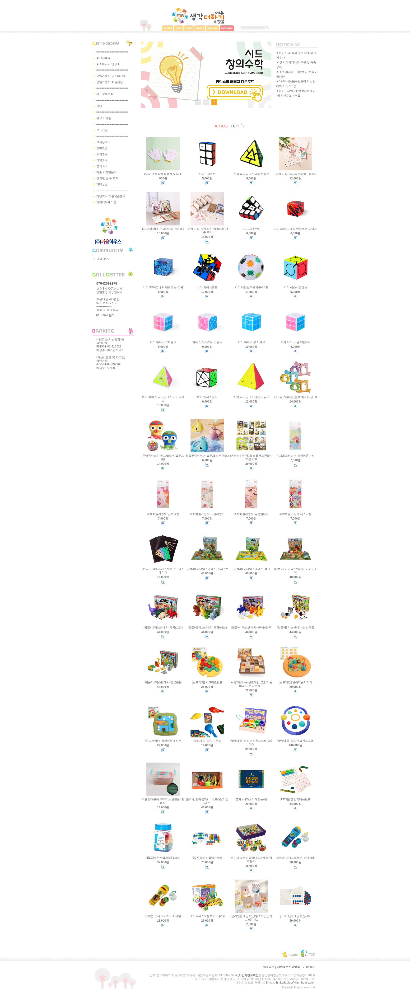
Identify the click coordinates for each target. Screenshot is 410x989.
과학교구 (102, 160)
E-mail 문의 (107, 315)
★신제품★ (103, 58)
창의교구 (102, 166)
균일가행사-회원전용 (109, 82)
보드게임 (102, 130)
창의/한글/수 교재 (107, 178)
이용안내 (308, 967)
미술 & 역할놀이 (106, 172)
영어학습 (102, 148)
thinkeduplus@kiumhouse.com (295, 982)
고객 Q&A (102, 259)
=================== (112, 52)
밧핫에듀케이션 (106, 202)
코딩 (99, 106)
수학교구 (102, 154)
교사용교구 (103, 142)
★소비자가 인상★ (108, 64)
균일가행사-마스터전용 (111, 76)
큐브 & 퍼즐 (103, 118)
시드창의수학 (104, 94)
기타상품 (102, 184)
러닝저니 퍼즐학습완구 (111, 196)
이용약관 (269, 967)
